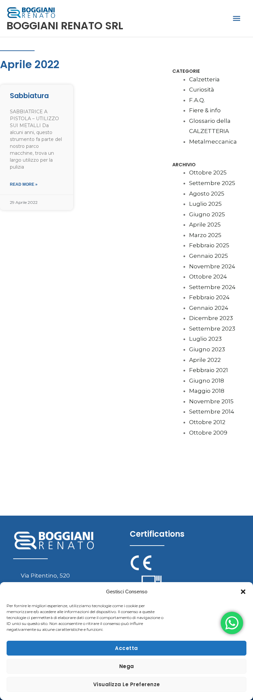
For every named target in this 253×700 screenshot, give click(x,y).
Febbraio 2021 (208, 370)
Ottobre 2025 (208, 172)
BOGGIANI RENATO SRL (65, 25)
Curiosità (201, 89)
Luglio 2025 (205, 204)
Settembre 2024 (212, 287)
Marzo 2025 (205, 235)
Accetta (126, 648)
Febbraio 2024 (209, 297)
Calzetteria (204, 79)
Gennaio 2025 (208, 256)
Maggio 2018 (206, 391)
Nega (126, 666)
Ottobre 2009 (208, 432)
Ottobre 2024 (208, 276)
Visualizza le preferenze (126, 684)
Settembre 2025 (212, 183)
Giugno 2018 (206, 380)
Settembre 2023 (212, 328)
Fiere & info (205, 110)
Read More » (24, 184)
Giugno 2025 (207, 214)
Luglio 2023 (205, 339)
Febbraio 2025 (209, 245)
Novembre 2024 (212, 266)
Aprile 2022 (205, 360)
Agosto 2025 (206, 193)
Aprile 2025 (205, 224)
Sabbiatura (29, 95)
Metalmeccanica (213, 141)
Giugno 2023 (207, 349)
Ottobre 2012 (207, 422)
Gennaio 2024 (208, 308)
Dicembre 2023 (211, 318)
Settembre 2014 (211, 411)
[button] (243, 591)
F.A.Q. (197, 100)
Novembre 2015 (211, 401)
